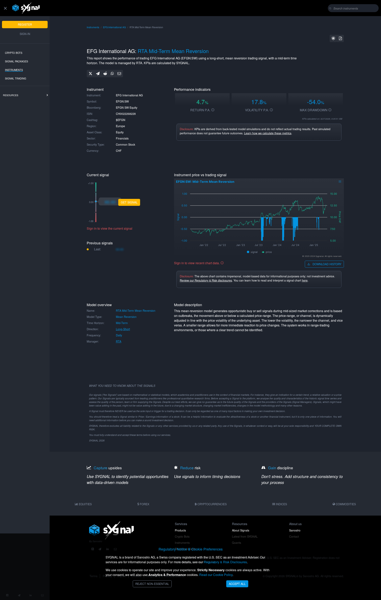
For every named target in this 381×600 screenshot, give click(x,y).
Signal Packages (16, 61)
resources (10, 95)
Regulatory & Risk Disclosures (225, 562)
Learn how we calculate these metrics (267, 133)
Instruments (14, 70)
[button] (333, 38)
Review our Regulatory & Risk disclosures (206, 280)
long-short (123, 329)
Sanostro (294, 530)
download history (326, 264)
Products (180, 530)
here (305, 280)
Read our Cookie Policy (216, 574)
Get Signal (129, 202)
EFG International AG (114, 27)
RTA (118, 341)
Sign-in (25, 34)
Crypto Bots (13, 53)
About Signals (240, 530)
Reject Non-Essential (152, 584)
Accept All (237, 584)
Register (25, 24)
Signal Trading (15, 78)
